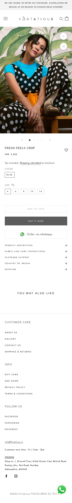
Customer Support (17, 257)
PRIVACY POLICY (15, 387)
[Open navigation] (6, 18)
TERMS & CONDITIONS (19, 394)
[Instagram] (15, 476)
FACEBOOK (11, 417)
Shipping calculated (30, 163)
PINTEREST (11, 429)
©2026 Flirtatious (20, 493)
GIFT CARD (11, 375)
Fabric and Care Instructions (25, 251)
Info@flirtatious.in (14, 442)
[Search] (61, 18)
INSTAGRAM (12, 423)
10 (32, 191)
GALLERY (10, 339)
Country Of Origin (17, 263)
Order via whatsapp (39, 234)
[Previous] (22, 140)
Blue (10, 174)
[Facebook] (6, 476)
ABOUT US (11, 333)
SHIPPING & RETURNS (18, 352)
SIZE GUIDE (12, 381)
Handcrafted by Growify (46, 493)
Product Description (19, 245)
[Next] (49, 140)
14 (40, 191)
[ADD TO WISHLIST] (66, 150)
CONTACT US (13, 345)
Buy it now (36, 221)
